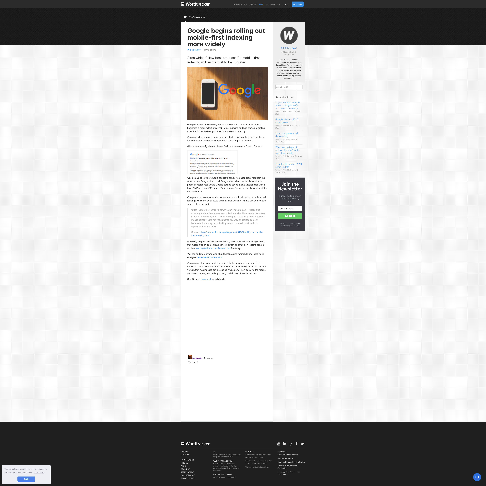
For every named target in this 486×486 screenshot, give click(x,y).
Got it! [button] (26, 479)
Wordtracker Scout (223, 461)
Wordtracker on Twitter (302, 443)
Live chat (185, 455)
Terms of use (187, 472)
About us (185, 469)
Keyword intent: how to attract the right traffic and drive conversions (287, 105)
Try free (297, 4)
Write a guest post (222, 474)
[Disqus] (227, 320)
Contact (185, 452)
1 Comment (195, 50)
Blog (261, 4)
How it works (240, 4)
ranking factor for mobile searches (213, 248)
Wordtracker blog (196, 17)
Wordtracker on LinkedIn (284, 443)
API (279, 4)
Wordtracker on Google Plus (290, 443)
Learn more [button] (39, 472)
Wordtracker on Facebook (296, 443)
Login (285, 4)
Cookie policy (188, 475)
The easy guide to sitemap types (257, 467)
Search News (210, 50)
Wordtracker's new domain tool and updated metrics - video (258, 455)
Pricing (253, 4)
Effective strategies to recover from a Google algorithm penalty (287, 150)
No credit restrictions (285, 458)
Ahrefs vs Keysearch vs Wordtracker (291, 462)
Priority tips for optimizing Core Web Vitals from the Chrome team (258, 462)
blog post (206, 278)
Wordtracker (195, 4)
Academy (271, 4)
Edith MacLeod (289, 48)
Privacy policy (188, 478)
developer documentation (209, 257)
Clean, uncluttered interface (288, 454)
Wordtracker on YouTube (278, 443)
